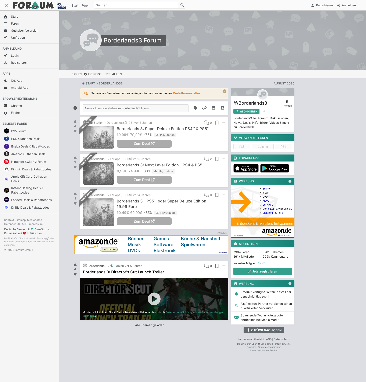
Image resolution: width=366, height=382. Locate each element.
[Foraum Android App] (275, 168)
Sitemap (20, 220)
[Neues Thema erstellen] (75, 107)
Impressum (36, 224)
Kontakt (9, 220)
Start (90, 83)
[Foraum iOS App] (246, 168)
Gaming (263, 146)
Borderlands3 (111, 83)
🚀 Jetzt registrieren (262, 271)
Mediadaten (34, 220)
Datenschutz (12, 224)
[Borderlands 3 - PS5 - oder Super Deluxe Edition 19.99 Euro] (100, 212)
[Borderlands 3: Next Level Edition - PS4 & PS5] (100, 173)
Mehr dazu (89, 315)
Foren (85, 5)
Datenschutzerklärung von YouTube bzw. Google (194, 312)
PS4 (283, 146)
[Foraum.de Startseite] (41, 5)
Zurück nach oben (265, 330)
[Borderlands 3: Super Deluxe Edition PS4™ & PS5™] (100, 137)
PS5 (242, 146)
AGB (24, 224)
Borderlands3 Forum (133, 40)
